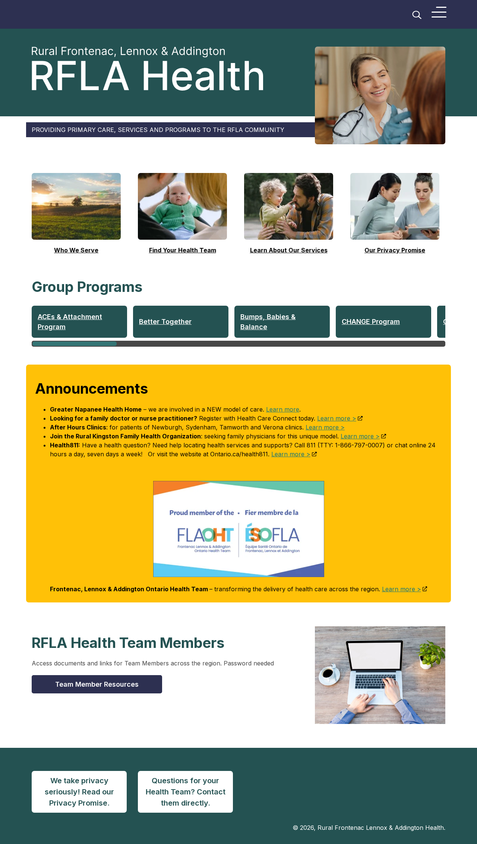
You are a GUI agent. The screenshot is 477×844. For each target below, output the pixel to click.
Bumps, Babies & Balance (268, 322)
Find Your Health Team (182, 250)
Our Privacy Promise (394, 250)
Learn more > (336, 418)
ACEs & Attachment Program (70, 322)
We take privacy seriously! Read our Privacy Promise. (79, 791)
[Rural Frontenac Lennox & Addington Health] (76, 14)
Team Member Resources (97, 684)
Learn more (282, 409)
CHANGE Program (371, 321)
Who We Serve (76, 250)
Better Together (165, 321)
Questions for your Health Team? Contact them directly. (185, 791)
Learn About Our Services (289, 250)
